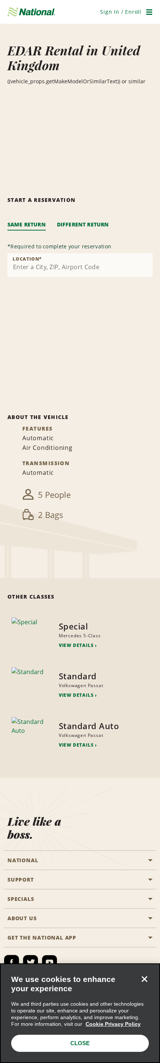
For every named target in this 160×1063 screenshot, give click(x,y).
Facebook (11, 962)
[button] (120, 11)
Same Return (26, 224)
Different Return (83, 224)
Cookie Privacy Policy (113, 1024)
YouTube (49, 962)
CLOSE (80, 1043)
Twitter (30, 962)
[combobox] (80, 265)
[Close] (144, 979)
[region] (80, 1013)
